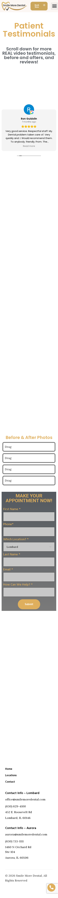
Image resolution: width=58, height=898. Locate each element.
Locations (11, 775)
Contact (10, 782)
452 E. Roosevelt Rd (18, 812)
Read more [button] (29, 146)
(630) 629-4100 (15, 806)
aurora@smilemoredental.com (26, 834)
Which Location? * (16, 539)
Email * (8, 569)
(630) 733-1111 (14, 841)
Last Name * (11, 554)
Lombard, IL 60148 (18, 818)
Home (8, 769)
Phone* (8, 524)
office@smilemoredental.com (25, 799)
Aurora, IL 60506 (16, 857)
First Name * (12, 509)
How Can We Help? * (18, 584)
